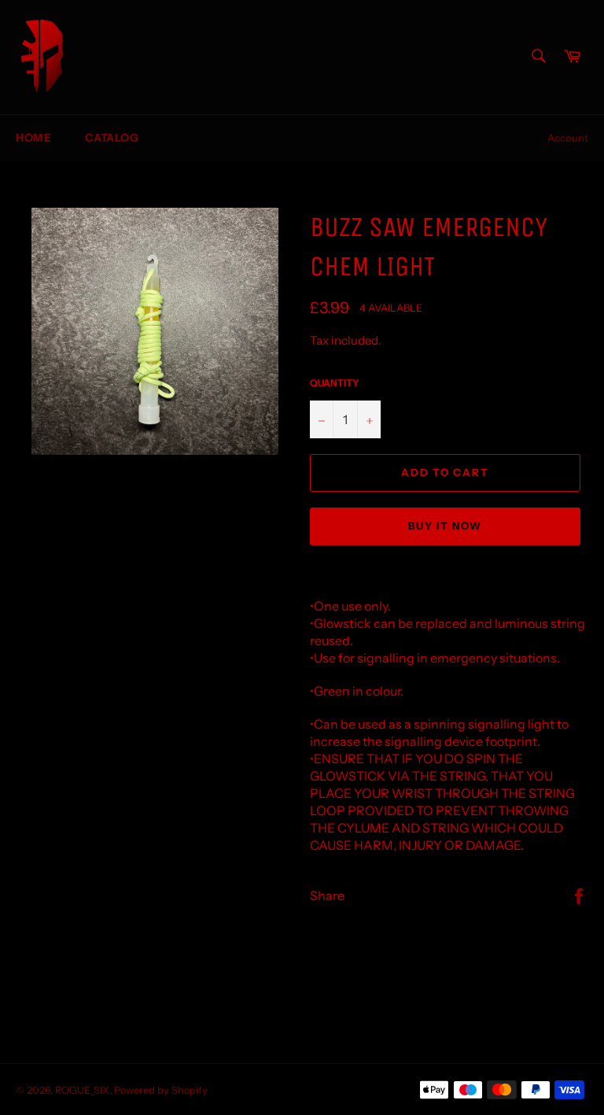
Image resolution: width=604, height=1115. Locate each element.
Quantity (334, 383)
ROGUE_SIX (82, 1090)
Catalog (111, 138)
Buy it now (445, 525)
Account (567, 137)
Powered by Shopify (161, 1090)
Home (33, 138)
